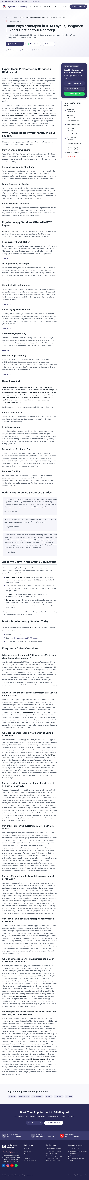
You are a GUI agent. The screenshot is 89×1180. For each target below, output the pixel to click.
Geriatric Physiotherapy (52, 1158)
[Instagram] (7, 1165)
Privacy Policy (72, 1175)
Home (29, 6)
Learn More (6, 258)
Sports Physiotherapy (52, 1153)
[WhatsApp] (16, 1165)
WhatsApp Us (34, 44)
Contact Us (66, 6)
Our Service (47, 6)
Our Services (27, 1151)
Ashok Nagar (25, 1096)
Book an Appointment (75, 83)
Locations (14, 17)
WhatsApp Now (75, 94)
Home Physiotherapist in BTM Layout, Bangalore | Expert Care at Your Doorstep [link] (42, 17)
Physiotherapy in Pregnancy (54, 1160)
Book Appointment (34, 1123)
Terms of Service (82, 1175)
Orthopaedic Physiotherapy (54, 1148)
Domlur (70, 1096)
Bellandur (59, 1096)
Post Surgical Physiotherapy (54, 1156)
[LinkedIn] (3, 1165)
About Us (37, 6)
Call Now (50, 44)
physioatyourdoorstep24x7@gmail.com (25, 638)
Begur (49, 1096)
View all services (68, 156)
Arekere (13, 1096)
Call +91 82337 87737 (53, 1123)
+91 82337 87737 (75, 88)
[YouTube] (12, 1165)
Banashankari (38, 1096)
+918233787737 (79, 6)
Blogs (56, 6)
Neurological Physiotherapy (54, 1151)
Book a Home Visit (16, 44)
